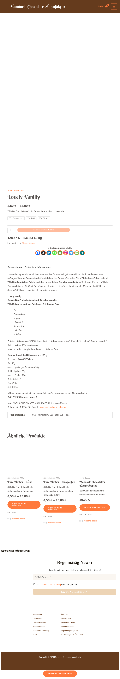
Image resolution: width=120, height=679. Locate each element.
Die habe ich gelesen (56, 584)
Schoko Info (65, 619)
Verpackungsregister (69, 631)
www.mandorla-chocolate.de (53, 407)
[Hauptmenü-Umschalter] (114, 7)
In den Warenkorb (43, 230)
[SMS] (76, 252)
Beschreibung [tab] (14, 267)
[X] (43, 252)
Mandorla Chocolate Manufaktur (37, 6)
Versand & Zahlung (41, 631)
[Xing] (82, 252)
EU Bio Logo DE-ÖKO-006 (71, 634)
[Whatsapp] (54, 252)
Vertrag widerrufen (60, 673)
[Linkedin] (48, 252)
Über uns (64, 615)
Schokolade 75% (15, 190)
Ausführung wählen (19, 504)
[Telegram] (71, 252)
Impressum (37, 615)
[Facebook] (37, 252)
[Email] (60, 252)
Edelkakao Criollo (67, 623)
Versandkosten (28, 243)
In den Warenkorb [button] (94, 507)
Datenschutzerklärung (50, 584)
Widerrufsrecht (39, 627)
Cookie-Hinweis (39, 623)
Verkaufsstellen (66, 627)
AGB (35, 634)
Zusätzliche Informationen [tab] (38, 267)
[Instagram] (65, 252)
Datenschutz (38, 619)
